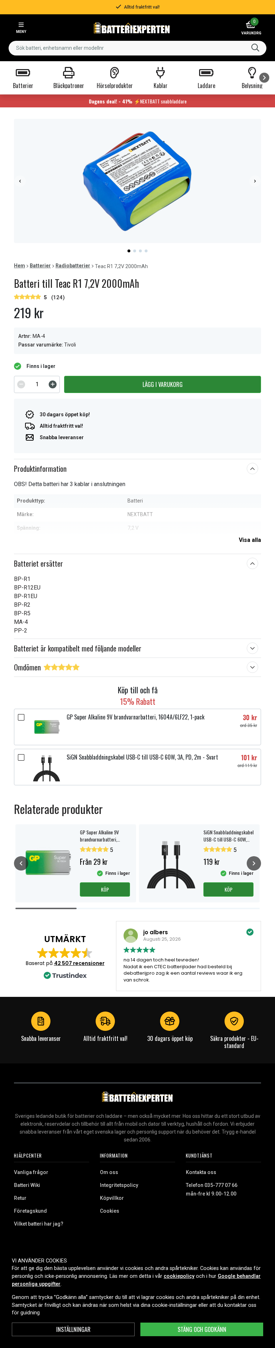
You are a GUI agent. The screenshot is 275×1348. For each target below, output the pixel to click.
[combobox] (137, 48)
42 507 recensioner (79, 963)
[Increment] (52, 384)
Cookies (109, 1211)
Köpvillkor (112, 1198)
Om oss (109, 1172)
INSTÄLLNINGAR (73, 1329)
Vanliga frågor (31, 1172)
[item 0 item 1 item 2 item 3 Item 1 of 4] (137, 181)
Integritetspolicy (119, 1185)
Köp (105, 889)
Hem (19, 265)
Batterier (40, 265)
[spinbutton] (37, 384)
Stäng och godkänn (202, 1329)
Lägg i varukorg (163, 384)
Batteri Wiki (27, 1185)
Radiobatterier (73, 265)
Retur (20, 1198)
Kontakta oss (201, 1172)
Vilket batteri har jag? (38, 1224)
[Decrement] (21, 384)
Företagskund (30, 1211)
